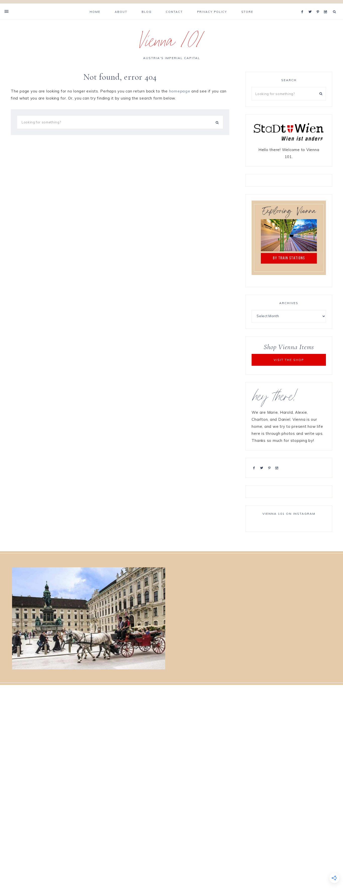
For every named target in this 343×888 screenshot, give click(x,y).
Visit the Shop (289, 360)
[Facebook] (303, 5)
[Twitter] (311, 5)
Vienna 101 (171, 43)
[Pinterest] (319, 5)
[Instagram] (326, 5)
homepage (179, 91)
